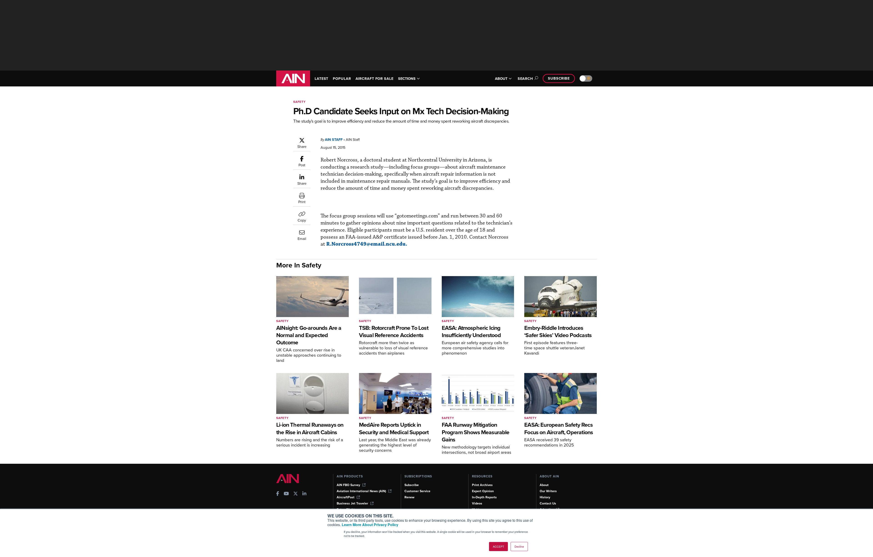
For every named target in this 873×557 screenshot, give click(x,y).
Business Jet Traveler (352, 503)
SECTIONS (407, 78)
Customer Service (417, 491)
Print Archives (482, 485)
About (544, 485)
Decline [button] (519, 546)
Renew (409, 497)
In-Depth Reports (484, 497)
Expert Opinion (483, 491)
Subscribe (559, 78)
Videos (477, 503)
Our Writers (548, 491)
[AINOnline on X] (295, 494)
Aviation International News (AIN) (361, 491)
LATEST (321, 78)
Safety (299, 102)
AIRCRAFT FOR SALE (375, 78)
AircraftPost (345, 497)
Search (525, 78)
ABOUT (501, 78)
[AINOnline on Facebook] (277, 494)
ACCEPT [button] (498, 546)
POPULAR (342, 78)
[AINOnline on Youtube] (286, 494)
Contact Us (548, 503)
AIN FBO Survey (348, 485)
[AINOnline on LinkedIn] (304, 494)
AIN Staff (334, 139)
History (545, 497)
